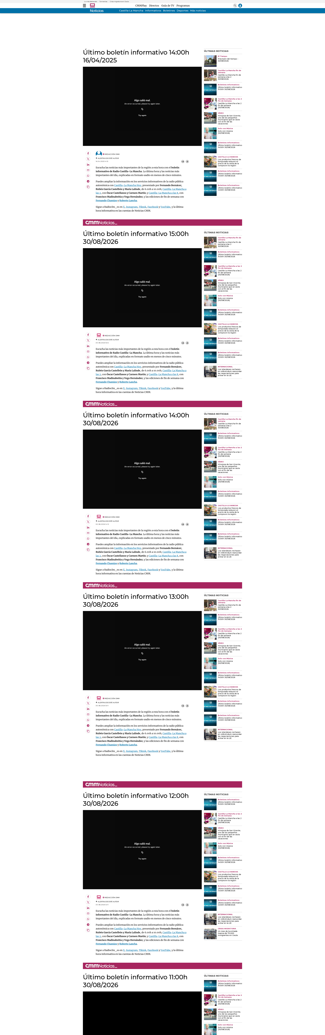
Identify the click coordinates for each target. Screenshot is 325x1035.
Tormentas (103, 1)
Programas (183, 5)
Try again (142, 115)
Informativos (153, 10)
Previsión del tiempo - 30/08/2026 (228, 60)
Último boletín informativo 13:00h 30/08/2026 (230, 175)
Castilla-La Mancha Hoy (127, 185)
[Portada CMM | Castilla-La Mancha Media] (92, 5)
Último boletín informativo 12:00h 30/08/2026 (230, 189)
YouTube (165, 206)
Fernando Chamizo (106, 200)
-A (187, 161)
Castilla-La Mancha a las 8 (163, 192)
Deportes (182, 10)
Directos (154, 5)
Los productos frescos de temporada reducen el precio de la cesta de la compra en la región (229, 163)
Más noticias (198, 10)
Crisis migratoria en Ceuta (119, 1)
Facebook (153, 206)
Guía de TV (168, 5)
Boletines (169, 10)
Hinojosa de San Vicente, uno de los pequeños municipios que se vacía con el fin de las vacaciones (229, 120)
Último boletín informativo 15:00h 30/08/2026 (230, 88)
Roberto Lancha (128, 200)
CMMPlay (141, 5)
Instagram (132, 206)
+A (183, 161)
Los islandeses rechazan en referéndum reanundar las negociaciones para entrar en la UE (230, 372)
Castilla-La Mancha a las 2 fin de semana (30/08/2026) (229, 106)
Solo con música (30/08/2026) (225, 132)
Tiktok (142, 206)
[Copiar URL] (142, 109)
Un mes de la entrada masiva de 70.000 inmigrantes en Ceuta (228, 933)
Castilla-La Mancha (131, 10)
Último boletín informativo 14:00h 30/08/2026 (230, 146)
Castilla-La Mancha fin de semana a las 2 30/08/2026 (229, 77)
